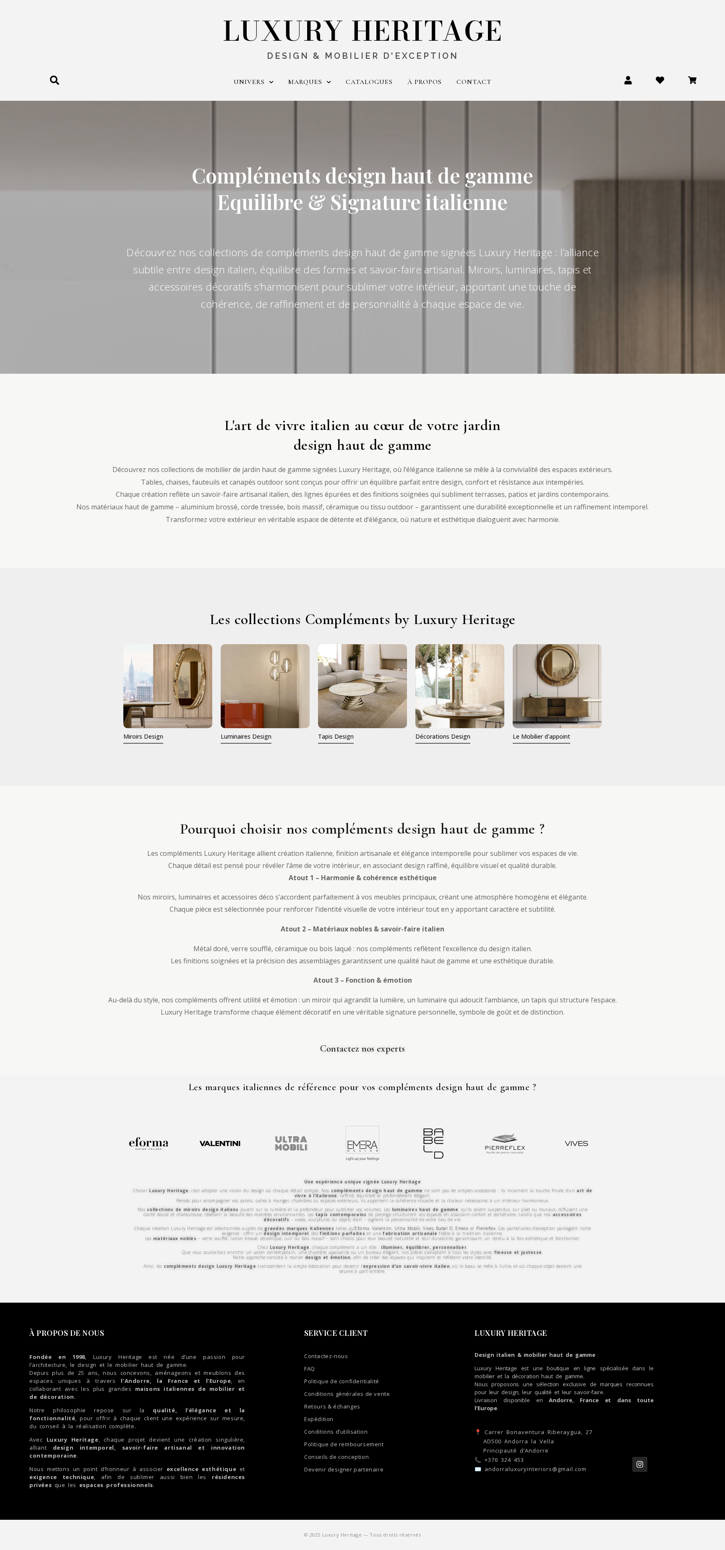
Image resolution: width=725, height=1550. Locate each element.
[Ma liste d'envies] (660, 80)
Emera (462, 1228)
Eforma (362, 1228)
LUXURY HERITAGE (363, 31)
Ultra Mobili (407, 1228)
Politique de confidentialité (341, 1381)
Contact (473, 82)
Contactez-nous (326, 1356)
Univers (249, 82)
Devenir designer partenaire (343, 1469)
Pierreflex (486, 1228)
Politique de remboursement (344, 1444)
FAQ (309, 1368)
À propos (424, 82)
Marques (305, 82)
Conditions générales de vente (347, 1394)
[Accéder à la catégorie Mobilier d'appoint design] (557, 686)
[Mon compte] (628, 80)
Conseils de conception (336, 1457)
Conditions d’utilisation (336, 1431)
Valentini (382, 1228)
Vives (428, 1228)
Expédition (319, 1419)
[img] (167, 686)
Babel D (444, 1228)
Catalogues (369, 82)
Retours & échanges (332, 1406)
